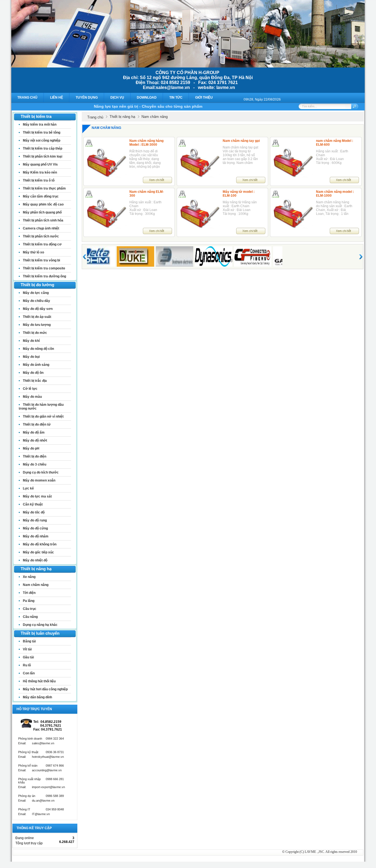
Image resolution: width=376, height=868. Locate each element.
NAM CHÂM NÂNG (106, 128)
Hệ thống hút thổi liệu (39, 681)
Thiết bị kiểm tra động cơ (42, 244)
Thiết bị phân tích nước (41, 236)
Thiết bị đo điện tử (37, 424)
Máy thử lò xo (33, 252)
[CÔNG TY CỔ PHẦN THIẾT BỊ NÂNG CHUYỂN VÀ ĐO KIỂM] (188, 66)
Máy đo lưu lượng (37, 325)
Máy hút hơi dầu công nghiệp (45, 689)
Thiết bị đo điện (34, 456)
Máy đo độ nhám (35, 536)
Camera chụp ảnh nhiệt (41, 228)
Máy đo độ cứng (35, 528)
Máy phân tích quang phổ (42, 212)
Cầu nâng (30, 617)
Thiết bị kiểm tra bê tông (41, 132)
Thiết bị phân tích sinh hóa (43, 220)
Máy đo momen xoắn (39, 480)
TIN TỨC (175, 97)
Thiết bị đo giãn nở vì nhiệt (43, 416)
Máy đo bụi (31, 357)
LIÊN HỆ (56, 97)
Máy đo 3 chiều (34, 464)
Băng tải (29, 641)
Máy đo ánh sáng (36, 365)
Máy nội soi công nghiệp (41, 140)
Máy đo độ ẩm (34, 432)
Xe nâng (29, 577)
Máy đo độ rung (35, 520)
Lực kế (28, 488)
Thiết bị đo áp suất (37, 317)
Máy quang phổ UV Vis (40, 164)
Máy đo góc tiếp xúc (38, 552)
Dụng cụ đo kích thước (41, 472)
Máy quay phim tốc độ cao (43, 204)
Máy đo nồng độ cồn (38, 349)
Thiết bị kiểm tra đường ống (44, 276)
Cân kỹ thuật (33, 504)
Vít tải (27, 649)
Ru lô (27, 665)
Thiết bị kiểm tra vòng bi (41, 260)
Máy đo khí (31, 341)
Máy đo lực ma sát (37, 496)
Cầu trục (29, 609)
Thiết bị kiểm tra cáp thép (42, 148)
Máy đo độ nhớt (35, 440)
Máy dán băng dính (37, 697)
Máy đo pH (31, 448)
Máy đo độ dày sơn (38, 309)
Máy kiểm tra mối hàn (39, 124)
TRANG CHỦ (27, 97)
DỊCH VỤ (117, 97)
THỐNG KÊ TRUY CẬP (34, 828)
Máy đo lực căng (36, 293)
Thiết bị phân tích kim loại (42, 156)
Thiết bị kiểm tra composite (44, 268)
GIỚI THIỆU (204, 97)
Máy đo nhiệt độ (35, 560)
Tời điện (29, 593)
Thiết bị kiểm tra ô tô (39, 180)
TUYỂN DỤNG (87, 97)
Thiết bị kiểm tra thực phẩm (44, 188)
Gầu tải (28, 657)
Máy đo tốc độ (34, 512)
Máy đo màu (32, 397)
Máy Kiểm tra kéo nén (40, 172)
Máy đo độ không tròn (39, 544)
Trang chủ (95, 117)
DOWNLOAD (147, 97)
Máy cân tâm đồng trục (41, 196)
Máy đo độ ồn (33, 373)
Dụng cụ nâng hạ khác (40, 625)
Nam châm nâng (35, 585)
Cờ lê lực (30, 389)
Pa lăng (28, 601)
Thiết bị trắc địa (35, 381)
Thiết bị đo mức (35, 333)
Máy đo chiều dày (36, 301)
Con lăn (29, 673)
